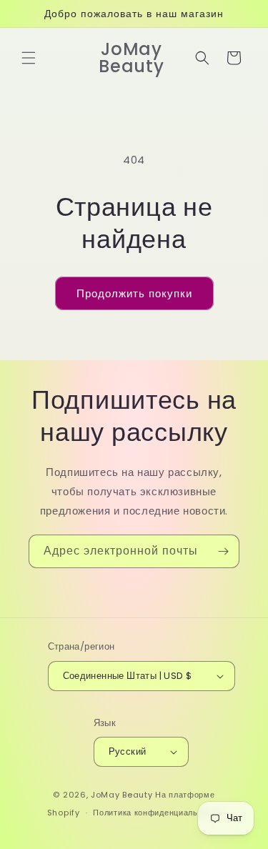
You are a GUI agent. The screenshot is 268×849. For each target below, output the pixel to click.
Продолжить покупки (134, 293)
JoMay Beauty (121, 794)
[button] (28, 58)
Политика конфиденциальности (157, 812)
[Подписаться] (223, 551)
